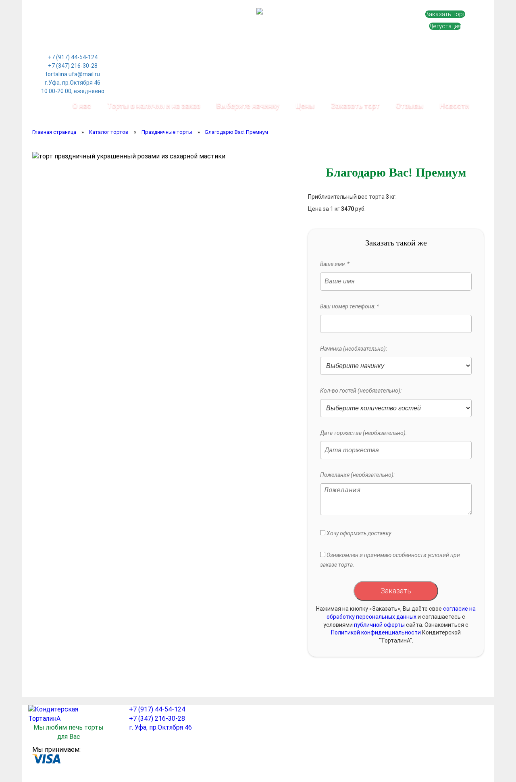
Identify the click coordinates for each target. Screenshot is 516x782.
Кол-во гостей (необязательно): (361, 390)
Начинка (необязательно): (353, 348)
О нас (82, 106)
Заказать (396, 590)
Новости (454, 106)
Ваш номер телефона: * (349, 306)
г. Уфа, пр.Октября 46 (160, 727)
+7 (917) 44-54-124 (73, 57)
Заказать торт (445, 14)
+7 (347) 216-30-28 (73, 65)
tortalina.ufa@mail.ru (72, 74)
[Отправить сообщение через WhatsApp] (72, 26)
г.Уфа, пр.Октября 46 (72, 82)
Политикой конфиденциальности (376, 632)
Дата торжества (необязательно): (363, 433)
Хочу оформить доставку (358, 533)
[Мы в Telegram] (72, 45)
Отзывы (410, 106)
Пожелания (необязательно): (357, 475)
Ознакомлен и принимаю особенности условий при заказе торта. (390, 560)
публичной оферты (379, 625)
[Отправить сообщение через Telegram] (90, 26)
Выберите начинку (247, 106)
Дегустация (445, 26)
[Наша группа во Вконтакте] (55, 26)
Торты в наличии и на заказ (153, 106)
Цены (305, 106)
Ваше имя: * (335, 264)
